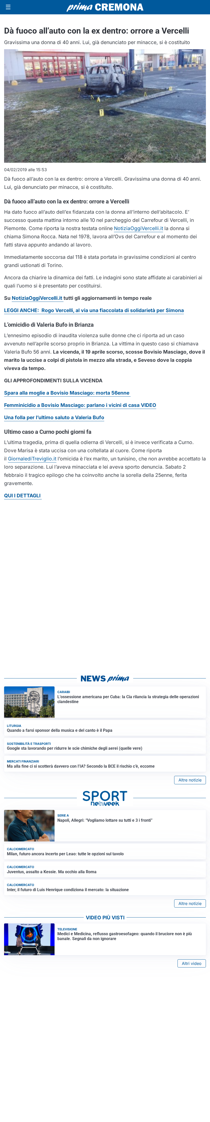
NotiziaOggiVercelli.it (138, 228)
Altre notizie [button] (190, 780)
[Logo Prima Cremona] (105, 7)
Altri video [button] (192, 963)
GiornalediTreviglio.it (32, 459)
